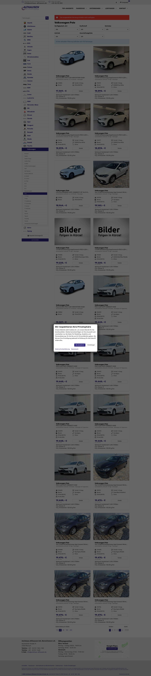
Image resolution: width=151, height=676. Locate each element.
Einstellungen (91, 345)
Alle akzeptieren (79, 345)
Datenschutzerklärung (62, 349)
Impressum (74, 349)
